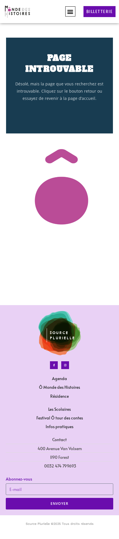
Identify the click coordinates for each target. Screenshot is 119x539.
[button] (70, 11)
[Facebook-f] (54, 365)
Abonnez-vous (19, 479)
